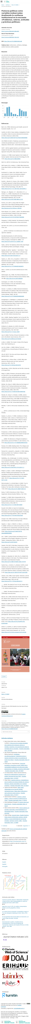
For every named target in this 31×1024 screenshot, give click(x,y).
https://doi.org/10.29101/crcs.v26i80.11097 (12, 241)
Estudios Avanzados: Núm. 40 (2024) (14, 771)
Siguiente (25, 825)
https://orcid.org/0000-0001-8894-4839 (10, 31)
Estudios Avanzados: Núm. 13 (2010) (18, 800)
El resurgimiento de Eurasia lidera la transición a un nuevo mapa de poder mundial (15, 917)
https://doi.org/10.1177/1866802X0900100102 (15, 442)
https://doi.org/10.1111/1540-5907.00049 (12, 504)
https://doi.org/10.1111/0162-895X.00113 (12, 581)
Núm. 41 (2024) (15, 5)
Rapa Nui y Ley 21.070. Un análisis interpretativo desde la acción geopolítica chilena (14, 907)
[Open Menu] (1, 1)
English (4, 862)
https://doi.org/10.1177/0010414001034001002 (13, 391)
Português (4, 866)
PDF (5, 676)
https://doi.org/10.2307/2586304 (14, 278)
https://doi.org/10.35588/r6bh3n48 (13, 41)
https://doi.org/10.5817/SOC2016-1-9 (11, 255)
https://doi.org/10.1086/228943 (12, 158)
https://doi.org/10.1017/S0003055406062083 (13, 296)
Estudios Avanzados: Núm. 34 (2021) (19, 785)
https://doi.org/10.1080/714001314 (17, 489)
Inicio (3, 5)
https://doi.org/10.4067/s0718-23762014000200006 (14, 137)
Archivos (8, 5)
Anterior (5, 825)
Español (4, 864)
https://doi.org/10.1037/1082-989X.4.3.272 (12, 199)
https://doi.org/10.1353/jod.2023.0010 (11, 365)
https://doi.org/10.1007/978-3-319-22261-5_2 (13, 467)
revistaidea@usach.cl (19, 1008)
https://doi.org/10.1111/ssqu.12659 (10, 331)
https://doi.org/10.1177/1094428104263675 (12, 266)
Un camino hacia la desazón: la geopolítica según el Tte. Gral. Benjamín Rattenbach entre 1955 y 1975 (15, 912)
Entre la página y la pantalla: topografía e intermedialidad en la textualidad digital (17, 809)
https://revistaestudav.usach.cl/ (18, 841)
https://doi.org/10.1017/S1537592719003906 (13, 217)
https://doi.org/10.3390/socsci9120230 (11, 338)
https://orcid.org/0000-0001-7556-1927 (10, 37)
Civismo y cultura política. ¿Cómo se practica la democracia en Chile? (16, 798)
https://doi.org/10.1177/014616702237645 (12, 515)
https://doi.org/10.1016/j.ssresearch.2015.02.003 (14, 632)
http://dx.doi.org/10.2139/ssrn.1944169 (11, 208)
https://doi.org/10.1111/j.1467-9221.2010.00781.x (14, 188)
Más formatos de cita (7, 731)
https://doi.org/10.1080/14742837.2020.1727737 (14, 561)
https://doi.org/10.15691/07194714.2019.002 (16, 572)
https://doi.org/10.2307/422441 (9, 542)
